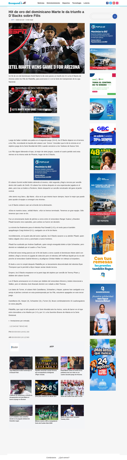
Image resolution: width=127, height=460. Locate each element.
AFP (12, 20)
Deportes (66, 3)
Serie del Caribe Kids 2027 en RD (71, 396)
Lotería (86, 3)
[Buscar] (114, 16)
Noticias (41, 3)
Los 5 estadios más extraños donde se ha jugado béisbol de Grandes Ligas (20, 419)
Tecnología (76, 3)
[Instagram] (117, 3)
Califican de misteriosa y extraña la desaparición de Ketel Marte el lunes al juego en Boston (21, 397)
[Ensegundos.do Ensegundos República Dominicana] (17, 3)
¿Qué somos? (63, 458)
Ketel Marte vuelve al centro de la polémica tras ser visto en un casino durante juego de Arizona (71, 372)
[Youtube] (114, 3)
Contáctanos (51, 458)
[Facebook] (107, 3)
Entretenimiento (53, 3)
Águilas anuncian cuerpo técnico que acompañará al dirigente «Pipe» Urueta (46, 372)
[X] (110, 3)
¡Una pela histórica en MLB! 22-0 (45, 396)
